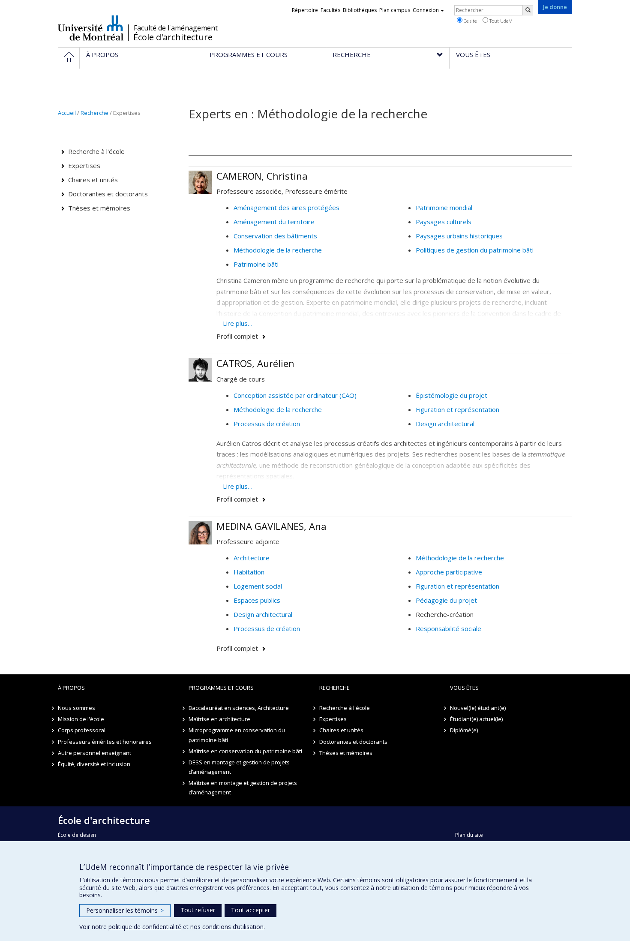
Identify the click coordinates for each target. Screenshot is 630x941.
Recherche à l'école (96, 151)
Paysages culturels (443, 221)
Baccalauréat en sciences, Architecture (239, 708)
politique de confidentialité (144, 927)
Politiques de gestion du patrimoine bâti (475, 250)
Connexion (426, 10)
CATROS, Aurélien (255, 363)
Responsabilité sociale (448, 628)
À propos (71, 687)
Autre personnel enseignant (94, 753)
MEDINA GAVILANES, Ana (271, 526)
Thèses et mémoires (99, 208)
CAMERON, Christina (262, 175)
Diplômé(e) (464, 730)
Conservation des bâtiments (275, 235)
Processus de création (267, 423)
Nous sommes (76, 708)
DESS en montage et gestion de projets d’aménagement (239, 767)
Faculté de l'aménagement (176, 27)
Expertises (84, 165)
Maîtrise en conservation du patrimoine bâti (245, 751)
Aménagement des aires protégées (286, 207)
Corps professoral (81, 730)
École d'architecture (173, 37)
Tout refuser (197, 910)
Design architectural (445, 423)
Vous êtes (464, 687)
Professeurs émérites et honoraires (105, 742)
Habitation (249, 572)
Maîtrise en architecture (219, 719)
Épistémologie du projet (451, 395)
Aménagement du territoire (274, 221)
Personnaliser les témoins (125, 910)
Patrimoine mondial (444, 207)
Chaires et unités (93, 179)
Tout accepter (250, 910)
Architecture (252, 557)
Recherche (94, 113)
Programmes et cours (221, 687)
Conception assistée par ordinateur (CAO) (295, 395)
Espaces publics (257, 600)
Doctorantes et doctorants (108, 193)
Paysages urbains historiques (459, 235)
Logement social (258, 586)
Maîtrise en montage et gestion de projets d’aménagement (243, 787)
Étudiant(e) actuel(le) (476, 719)
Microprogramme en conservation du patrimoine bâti (237, 734)
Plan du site (469, 835)
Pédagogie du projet (446, 600)
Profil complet (237, 336)
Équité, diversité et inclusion (94, 764)
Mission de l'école (81, 719)
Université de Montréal (90, 28)
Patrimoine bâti (256, 264)
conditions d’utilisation (233, 927)
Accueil (67, 113)
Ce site (469, 21)
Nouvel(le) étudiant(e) (478, 708)
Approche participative (449, 572)
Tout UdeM (500, 21)
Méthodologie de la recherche (278, 250)
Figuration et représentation (457, 409)
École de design (77, 835)
